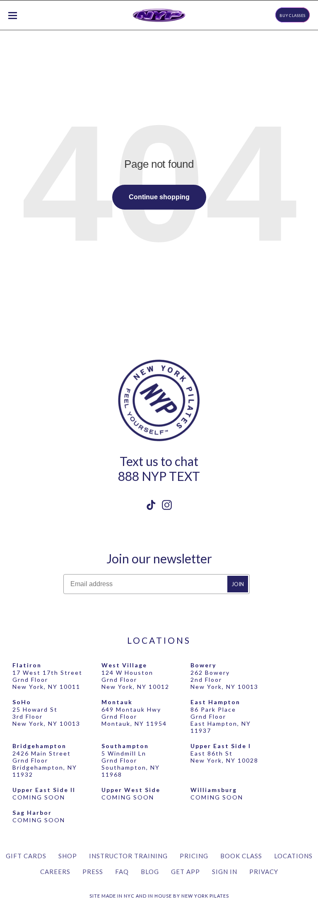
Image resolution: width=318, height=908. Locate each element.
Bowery (203, 665)
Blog (150, 871)
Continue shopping (159, 196)
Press (92, 871)
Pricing (194, 856)
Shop (67, 856)
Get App (185, 871)
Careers (55, 871)
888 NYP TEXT (159, 475)
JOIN (237, 584)
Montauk (116, 701)
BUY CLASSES (292, 15)
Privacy (263, 871)
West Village (124, 665)
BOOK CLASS (241, 856)
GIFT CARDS (26, 856)
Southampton (125, 745)
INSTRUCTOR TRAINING (128, 856)
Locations (293, 856)
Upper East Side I (220, 745)
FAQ (122, 871)
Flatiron (26, 665)
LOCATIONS (159, 640)
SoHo (21, 701)
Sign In (224, 871)
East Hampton (215, 701)
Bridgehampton (39, 745)
